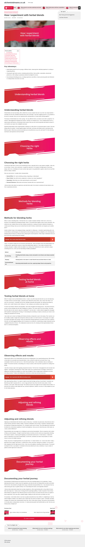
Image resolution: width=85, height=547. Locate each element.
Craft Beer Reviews (63, 17)
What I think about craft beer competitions (40, 7)
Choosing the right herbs (10, 55)
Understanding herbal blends (11, 53)
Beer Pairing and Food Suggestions (66, 14)
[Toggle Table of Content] (17, 51)
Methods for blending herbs (10, 56)
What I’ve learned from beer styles (61, 7)
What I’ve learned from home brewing (17, 528)
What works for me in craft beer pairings (42, 528)
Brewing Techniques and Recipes (11, 12)
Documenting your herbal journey (12, 62)
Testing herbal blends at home (11, 58)
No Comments (20, 17)
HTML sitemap (7, 540)
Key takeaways (9, 52)
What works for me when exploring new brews (15, 7)
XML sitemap (7, 542)
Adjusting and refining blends (11, 61)
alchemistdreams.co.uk (14, 3)
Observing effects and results (11, 59)
